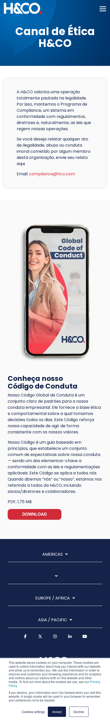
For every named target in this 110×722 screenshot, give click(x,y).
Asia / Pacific (52, 620)
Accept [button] (57, 711)
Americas (52, 554)
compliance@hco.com (52, 174)
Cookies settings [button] (33, 711)
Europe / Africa (52, 598)
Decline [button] (78, 711)
